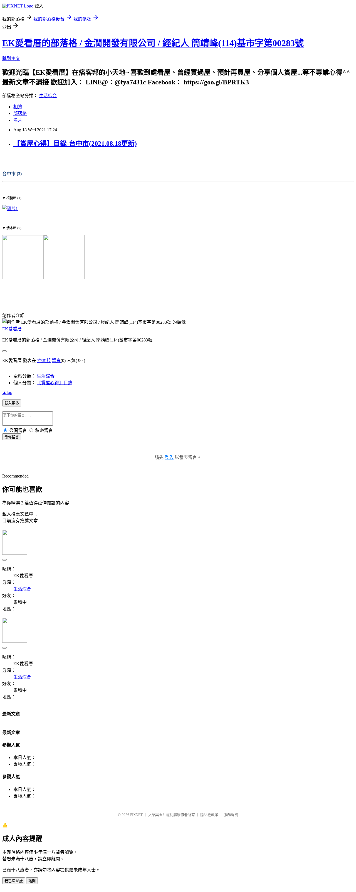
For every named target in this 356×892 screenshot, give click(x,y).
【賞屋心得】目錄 (54, 382)
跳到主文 (11, 58)
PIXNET (136, 815)
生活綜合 (48, 95)
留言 (56, 360)
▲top (7, 392)
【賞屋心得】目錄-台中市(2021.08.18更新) (75, 143)
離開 (32, 881)
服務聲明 (231, 815)
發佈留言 (11, 437)
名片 (17, 120)
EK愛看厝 (12, 328)
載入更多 (11, 403)
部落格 (20, 113)
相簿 (17, 106)
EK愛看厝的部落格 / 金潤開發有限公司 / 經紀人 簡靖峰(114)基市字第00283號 (153, 43)
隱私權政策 (209, 815)
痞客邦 (44, 360)
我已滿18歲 (13, 881)
